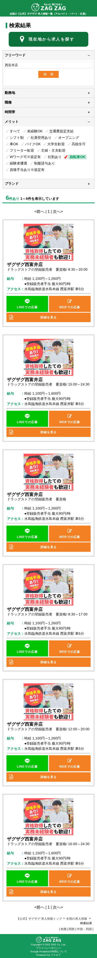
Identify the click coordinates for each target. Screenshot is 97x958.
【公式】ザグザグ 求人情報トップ (39, 918)
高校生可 (79, 144)
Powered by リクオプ (48, 955)
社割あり (55, 157)
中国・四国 (84, 929)
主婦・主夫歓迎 (53, 150)
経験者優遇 (18, 163)
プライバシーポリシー (48, 948)
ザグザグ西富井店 (25, 264)
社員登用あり (41, 138)
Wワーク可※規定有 (25, 157)
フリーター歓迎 (22, 150)
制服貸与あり (44, 163)
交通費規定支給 (61, 131)
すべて (15, 131)
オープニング (68, 138)
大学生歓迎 (56, 144)
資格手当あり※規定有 (27, 170)
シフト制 (17, 138)
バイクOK (33, 144)
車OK (14, 144)
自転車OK (77, 157)
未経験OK (35, 131)
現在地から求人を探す (51, 39)
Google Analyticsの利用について (48, 951)
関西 (72, 929)
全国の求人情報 (77, 918)
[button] (27, 304)
